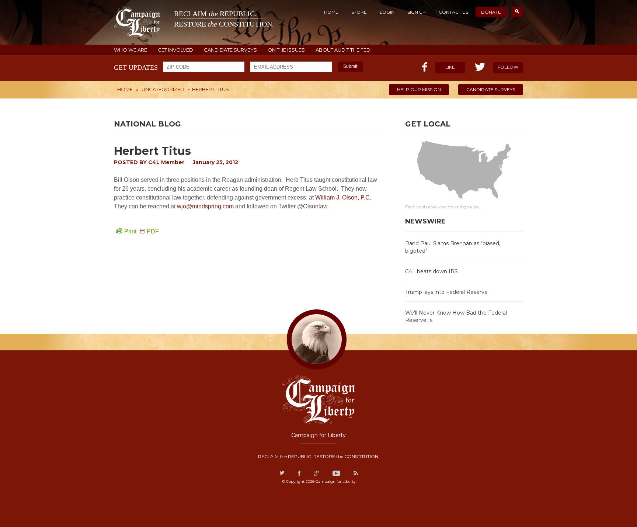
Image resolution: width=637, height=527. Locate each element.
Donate (491, 12)
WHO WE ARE (130, 50)
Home (331, 12)
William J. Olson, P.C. (343, 197)
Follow (508, 67)
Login (387, 12)
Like (450, 67)
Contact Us (453, 12)
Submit (350, 66)
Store (359, 12)
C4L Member (166, 162)
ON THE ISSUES (286, 50)
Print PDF (141, 231)
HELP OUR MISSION (419, 89)
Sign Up (416, 12)
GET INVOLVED (175, 50)
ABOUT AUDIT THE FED (343, 50)
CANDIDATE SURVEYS (230, 50)
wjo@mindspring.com (205, 206)
